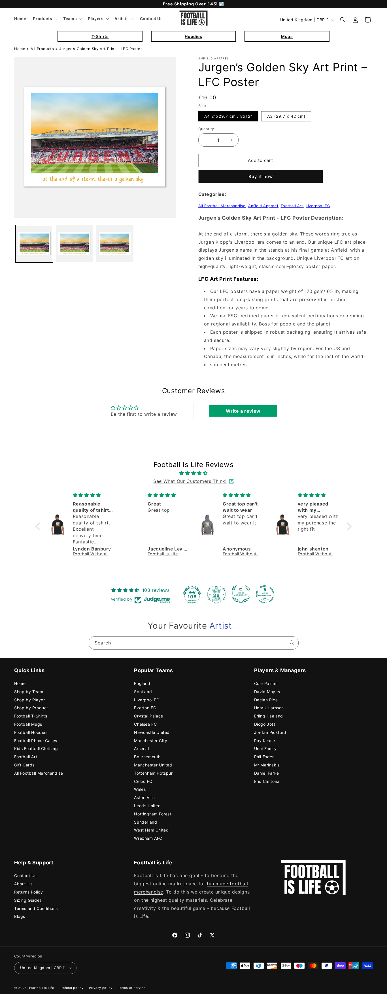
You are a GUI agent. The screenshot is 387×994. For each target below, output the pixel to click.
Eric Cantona (267, 781)
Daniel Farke (266, 773)
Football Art (292, 205)
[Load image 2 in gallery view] (74, 243)
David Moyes (267, 691)
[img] (193, 473)
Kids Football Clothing (36, 748)
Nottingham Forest (152, 813)
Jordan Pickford (270, 732)
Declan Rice (266, 699)
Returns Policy (28, 892)
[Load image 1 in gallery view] (34, 243)
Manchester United (153, 764)
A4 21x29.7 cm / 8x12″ (228, 116)
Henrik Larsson (269, 707)
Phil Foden (264, 756)
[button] (44, 19)
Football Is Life (41, 988)
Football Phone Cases (35, 740)
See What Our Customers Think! (189, 481)
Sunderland (145, 822)
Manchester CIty (150, 740)
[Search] (292, 643)
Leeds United (147, 805)
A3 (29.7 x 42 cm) (286, 116)
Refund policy (72, 988)
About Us (23, 883)
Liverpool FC (318, 205)
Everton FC (145, 707)
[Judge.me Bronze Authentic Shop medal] (241, 594)
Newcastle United (152, 732)
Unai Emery (265, 748)
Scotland (143, 691)
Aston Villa (144, 797)
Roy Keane (264, 740)
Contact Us (25, 875)
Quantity (206, 129)
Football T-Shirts (30, 716)
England (142, 683)
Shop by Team (28, 691)
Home (19, 48)
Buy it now (260, 176)
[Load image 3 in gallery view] (114, 243)
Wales (140, 789)
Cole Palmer (266, 683)
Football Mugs (28, 724)
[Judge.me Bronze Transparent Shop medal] (265, 594)
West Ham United (151, 830)
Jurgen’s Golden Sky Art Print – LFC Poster (100, 48)
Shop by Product (31, 707)
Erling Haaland (268, 716)
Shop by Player (29, 699)
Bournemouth (147, 756)
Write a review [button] (243, 411)
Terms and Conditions (36, 908)
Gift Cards (24, 764)
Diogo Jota (265, 724)
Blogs (19, 916)
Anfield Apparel (263, 205)
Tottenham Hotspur (153, 773)
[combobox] (193, 643)
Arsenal (141, 748)
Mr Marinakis (267, 764)
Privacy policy (100, 988)
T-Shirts (100, 36)
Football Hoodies (31, 732)
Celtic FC (143, 781)
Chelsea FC (145, 724)
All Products (42, 48)
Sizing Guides (28, 900)
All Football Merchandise (222, 205)
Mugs (287, 36)
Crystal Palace (148, 716)
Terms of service (132, 988)
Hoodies (193, 36)
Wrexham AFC (148, 838)
